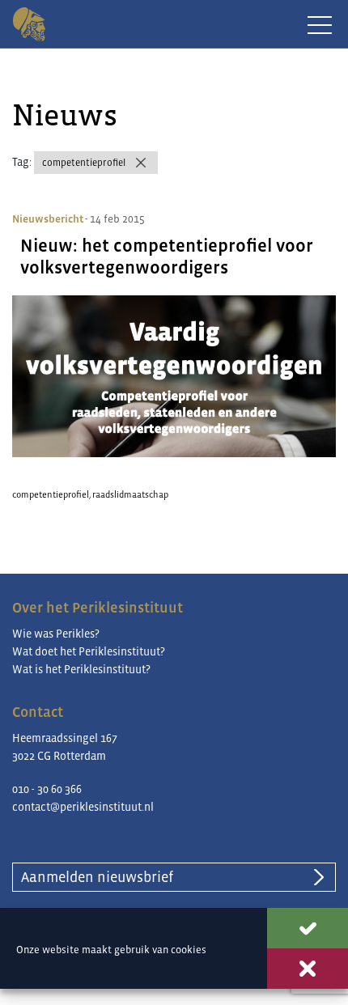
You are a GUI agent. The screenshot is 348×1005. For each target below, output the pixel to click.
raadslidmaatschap (130, 494)
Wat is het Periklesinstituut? (81, 669)
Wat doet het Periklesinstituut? (88, 651)
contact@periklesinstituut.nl (83, 806)
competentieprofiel (83, 162)
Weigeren (307, 968)
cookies (188, 950)
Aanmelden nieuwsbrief (97, 877)
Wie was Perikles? (56, 633)
